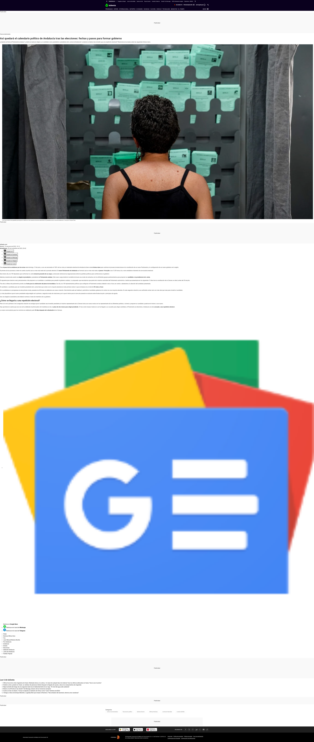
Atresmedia (115, 737)
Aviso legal (170, 736)
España (116, 9)
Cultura (153, 9)
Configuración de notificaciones (188, 738)
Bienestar (174, 9)
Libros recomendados (112, 711)
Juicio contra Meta (131, 1)
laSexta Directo (141, 711)
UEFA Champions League (177, 1)
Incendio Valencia (156, 1)
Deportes (132, 9)
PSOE (5, 634)
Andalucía (6, 644)
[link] (124, 729)
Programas (109, 9)
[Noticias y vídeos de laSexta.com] (113, 5)
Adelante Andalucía (8, 650)
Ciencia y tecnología (163, 9)
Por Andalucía (7, 642)
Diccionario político (127, 711)
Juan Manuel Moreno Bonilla (11, 640)
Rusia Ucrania (147, 1)
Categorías (108, 710)
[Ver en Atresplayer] (200, 5)
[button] (106, 1)
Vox (4, 638)
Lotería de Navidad (167, 711)
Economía (139, 9)
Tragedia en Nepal (122, 1)
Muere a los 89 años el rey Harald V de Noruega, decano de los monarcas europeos (27, 689)
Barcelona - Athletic (188, 1)
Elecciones (6, 648)
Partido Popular (7, 653)
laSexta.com (3, 244)
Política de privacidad (178, 736)
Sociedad (146, 9)
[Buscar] (208, 5)
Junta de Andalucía (8, 651)
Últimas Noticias (153, 711)
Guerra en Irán (140, 1)
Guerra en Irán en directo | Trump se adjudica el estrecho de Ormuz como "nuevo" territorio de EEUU (31, 691)
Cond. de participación (198, 736)
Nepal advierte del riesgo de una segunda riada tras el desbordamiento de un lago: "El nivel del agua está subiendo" (36, 687)
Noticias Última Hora (9, 636)
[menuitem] (178, 5)
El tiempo (181, 9)
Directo (5, 646)
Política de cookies (188, 736)
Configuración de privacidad (174, 738)
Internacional (124, 9)
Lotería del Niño (181, 711)
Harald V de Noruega (165, 1)
